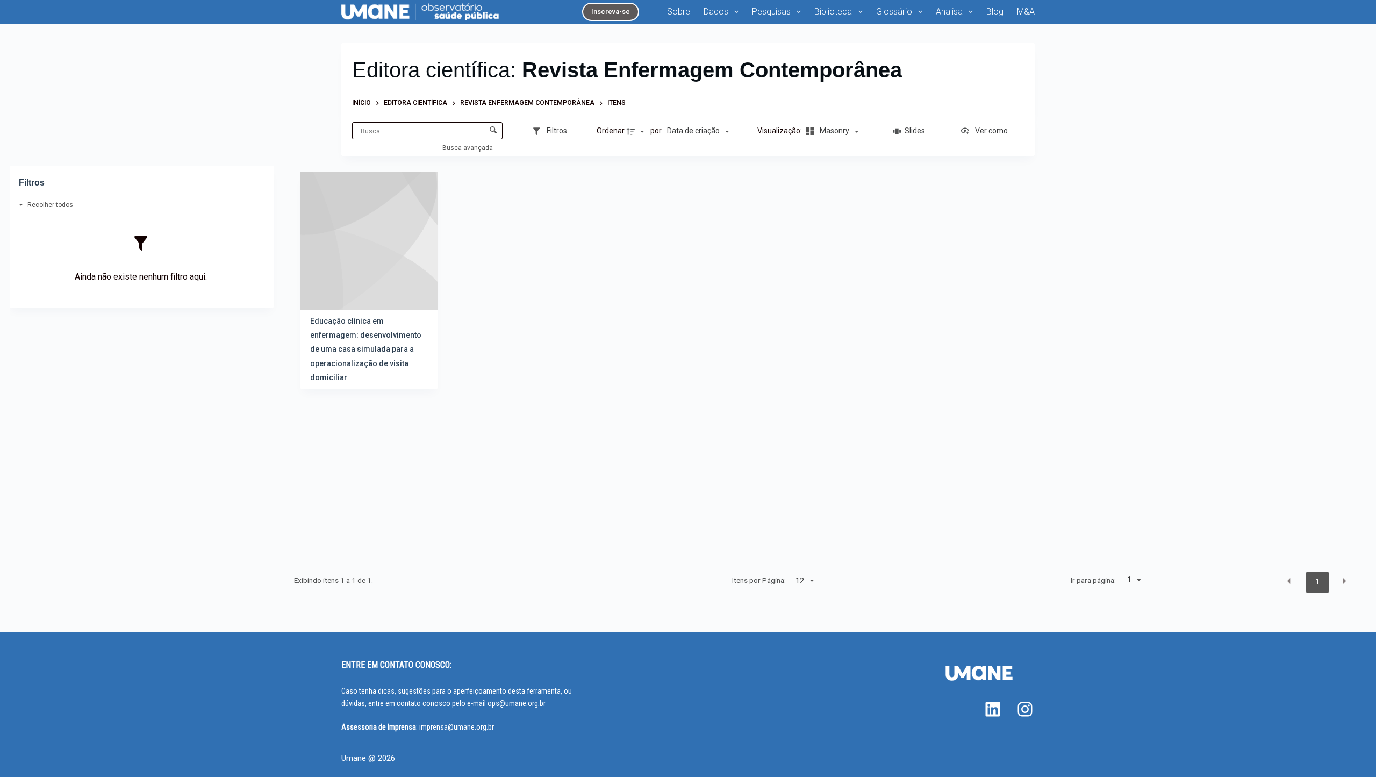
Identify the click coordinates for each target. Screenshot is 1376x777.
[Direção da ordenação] (637, 131)
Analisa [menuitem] (949, 11)
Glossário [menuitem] (894, 11)
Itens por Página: (759, 580)
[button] (1289, 581)
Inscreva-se (610, 12)
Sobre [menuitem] (678, 11)
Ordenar (611, 130)
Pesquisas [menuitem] (771, 11)
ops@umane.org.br (517, 703)
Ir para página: (1093, 580)
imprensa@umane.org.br (456, 727)
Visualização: (780, 130)
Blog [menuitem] (995, 11)
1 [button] (1317, 582)
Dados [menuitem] (716, 11)
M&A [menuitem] (1026, 11)
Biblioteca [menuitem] (833, 11)
